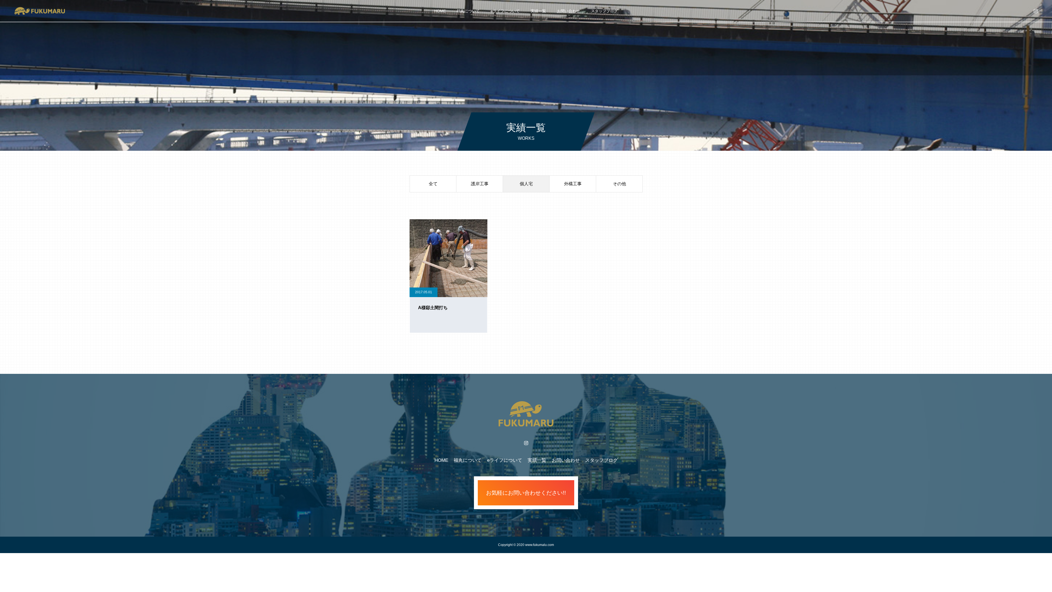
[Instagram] (1035, 11)
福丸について (468, 11)
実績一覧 (538, 11)
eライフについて (505, 11)
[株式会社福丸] (39, 11)
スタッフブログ (604, 11)
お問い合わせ (568, 11)
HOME (440, 11)
